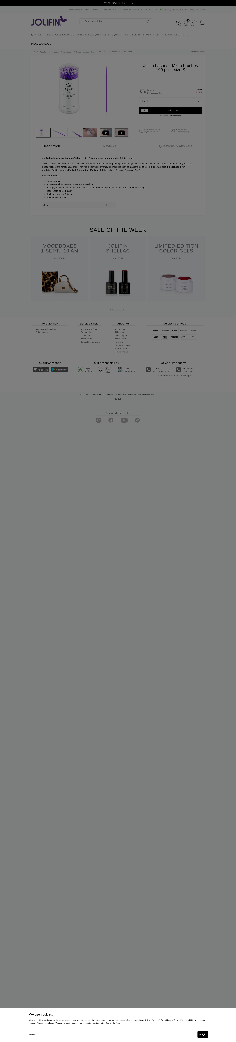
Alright (202, 1034)
